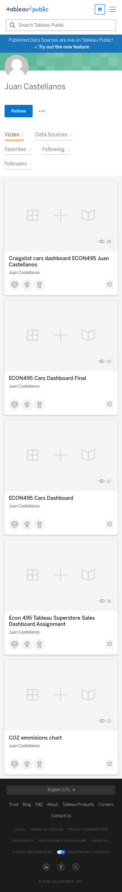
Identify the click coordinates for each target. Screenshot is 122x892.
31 (109, 601)
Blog (27, 804)
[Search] (11, 25)
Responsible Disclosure (63, 841)
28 (108, 241)
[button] (46, 867)
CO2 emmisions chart (35, 738)
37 (108, 481)
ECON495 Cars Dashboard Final (47, 378)
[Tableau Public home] (27, 9)
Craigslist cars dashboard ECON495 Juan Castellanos (59, 261)
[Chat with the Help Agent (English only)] (100, 9)
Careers (105, 804)
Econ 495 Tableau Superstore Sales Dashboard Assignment (52, 621)
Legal (20, 829)
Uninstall (100, 841)
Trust (13, 804)
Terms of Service (47, 829)
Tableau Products (78, 804)
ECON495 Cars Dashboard (41, 498)
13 (109, 721)
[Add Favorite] (109, 285)
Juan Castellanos (24, 272)
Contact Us (61, 816)
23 (108, 361)
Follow (18, 111)
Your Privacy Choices (89, 852)
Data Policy (23, 841)
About (52, 804)
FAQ (39, 804)
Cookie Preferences (32, 852)
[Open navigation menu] (112, 9)
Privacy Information (88, 829)
